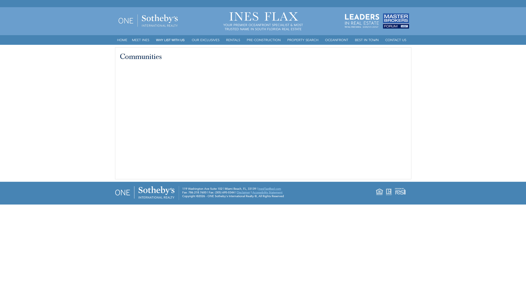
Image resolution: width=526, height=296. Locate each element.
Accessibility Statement (267, 192)
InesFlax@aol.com (269, 189)
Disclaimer (243, 192)
